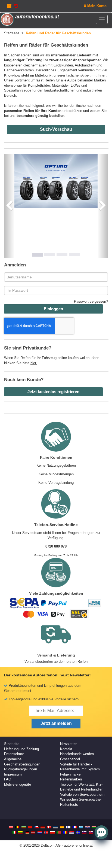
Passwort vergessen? (91, 301)
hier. (33, 363)
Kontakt (66, 749)
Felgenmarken (71, 774)
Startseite (11, 744)
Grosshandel (70, 759)
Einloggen (53, 308)
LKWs (75, 85)
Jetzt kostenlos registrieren (53, 391)
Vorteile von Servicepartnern (82, 794)
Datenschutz (14, 754)
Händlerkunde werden (77, 754)
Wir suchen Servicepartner (81, 799)
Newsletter (68, 744)
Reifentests (69, 805)
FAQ (7, 779)
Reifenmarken (71, 779)
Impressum (13, 774)
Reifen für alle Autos (60, 80)
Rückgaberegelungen (20, 769)
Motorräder (60, 85)
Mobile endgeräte (17, 784)
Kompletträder (39, 85)
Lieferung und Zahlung (21, 749)
